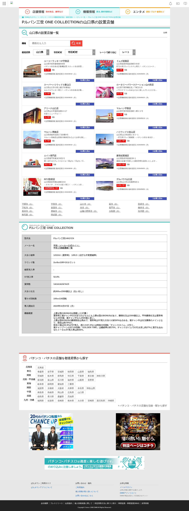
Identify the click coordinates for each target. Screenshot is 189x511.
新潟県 (41, 380)
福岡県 (41, 400)
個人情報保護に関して (83, 503)
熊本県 (71, 400)
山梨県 (81, 380)
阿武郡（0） (56, 215)
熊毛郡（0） (27, 215)
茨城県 (41, 376)
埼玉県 (71, 376)
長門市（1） (114, 208)
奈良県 (81, 388)
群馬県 (61, 376)
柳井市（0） (144, 208)
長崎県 (61, 400)
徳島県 (41, 396)
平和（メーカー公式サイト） (66, 245)
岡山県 (61, 392)
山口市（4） (86, 204)
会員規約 (68, 503)
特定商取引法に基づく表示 (105, 503)
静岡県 (51, 384)
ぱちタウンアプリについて (41, 487)
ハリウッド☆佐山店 (126, 132)
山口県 (81, 392)
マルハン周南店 (51, 132)
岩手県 (51, 372)
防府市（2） (144, 204)
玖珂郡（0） (144, 211)
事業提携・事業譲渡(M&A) (128, 503)
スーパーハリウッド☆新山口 (57, 84)
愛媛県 (61, 396)
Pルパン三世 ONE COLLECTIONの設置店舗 (104, 17)
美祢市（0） (27, 211)
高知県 (71, 396)
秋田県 (71, 372)
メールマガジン (126, 487)
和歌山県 (91, 388)
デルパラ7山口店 (124, 179)
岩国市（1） (56, 208)
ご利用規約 (79, 487)
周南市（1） (56, 211)
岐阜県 (41, 384)
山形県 (81, 372)
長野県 (91, 380)
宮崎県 (91, 400)
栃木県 (51, 376)
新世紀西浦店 (123, 155)
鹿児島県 (101, 400)
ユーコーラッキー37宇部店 (56, 61)
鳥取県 (41, 392)
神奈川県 (101, 376)
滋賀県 (41, 388)
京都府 (51, 388)
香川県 (51, 396)
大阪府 (61, 388)
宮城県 (61, 372)
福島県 (91, 372)
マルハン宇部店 (124, 108)
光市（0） (84, 208)
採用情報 (145, 503)
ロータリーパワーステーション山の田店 (135, 84)
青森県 (41, 372)
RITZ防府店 (49, 179)
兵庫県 (71, 388)
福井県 (71, 380)
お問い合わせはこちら (84, 496)
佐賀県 (51, 400)
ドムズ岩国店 (123, 61)
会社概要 (44, 503)
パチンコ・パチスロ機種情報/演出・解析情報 (56, 17)
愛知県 (61, 384)
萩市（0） (113, 204)
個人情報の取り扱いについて (86, 491)
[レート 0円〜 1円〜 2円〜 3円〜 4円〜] (127, 52)
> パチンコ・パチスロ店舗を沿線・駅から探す (142, 405)
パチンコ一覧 (80, 17)
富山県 (51, 380)
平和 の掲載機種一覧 (63, 248)
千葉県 (81, 376)
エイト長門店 (50, 155)
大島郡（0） (114, 211)
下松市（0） (27, 208)
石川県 (61, 380)
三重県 (71, 384)
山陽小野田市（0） (89, 211)
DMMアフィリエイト (128, 493)
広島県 (71, 392)
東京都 (91, 376)
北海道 (41, 367)
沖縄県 (111, 400)
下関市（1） (27, 204)
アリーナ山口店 (51, 108)
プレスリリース (56, 503)
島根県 (51, 392)
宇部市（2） (56, 204)
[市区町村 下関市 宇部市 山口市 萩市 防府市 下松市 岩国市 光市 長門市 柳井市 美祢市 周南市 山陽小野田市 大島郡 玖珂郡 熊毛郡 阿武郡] (80, 52)
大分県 (81, 400)
